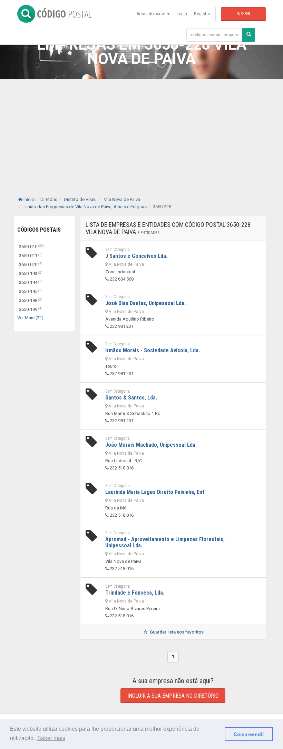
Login (182, 13)
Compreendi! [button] (249, 734)
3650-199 (30, 309)
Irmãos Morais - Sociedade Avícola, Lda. (152, 350)
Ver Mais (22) (30, 317)
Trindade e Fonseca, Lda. (134, 592)
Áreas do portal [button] (151, 13)
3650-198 (30, 300)
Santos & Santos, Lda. (131, 397)
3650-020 (30, 264)
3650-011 (30, 255)
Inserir (243, 13)
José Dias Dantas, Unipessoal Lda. (145, 303)
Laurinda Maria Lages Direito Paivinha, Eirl (154, 492)
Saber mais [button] (51, 738)
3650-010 (31, 246)
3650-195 (30, 291)
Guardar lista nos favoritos (176, 632)
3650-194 (30, 282)
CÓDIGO (64, 13)
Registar (202, 13)
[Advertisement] (141, 131)
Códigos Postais (39, 229)
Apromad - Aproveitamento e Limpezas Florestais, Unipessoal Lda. (165, 542)
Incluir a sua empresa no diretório (172, 695)
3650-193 (30, 273)
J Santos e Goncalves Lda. (136, 256)
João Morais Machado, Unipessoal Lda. (151, 445)
